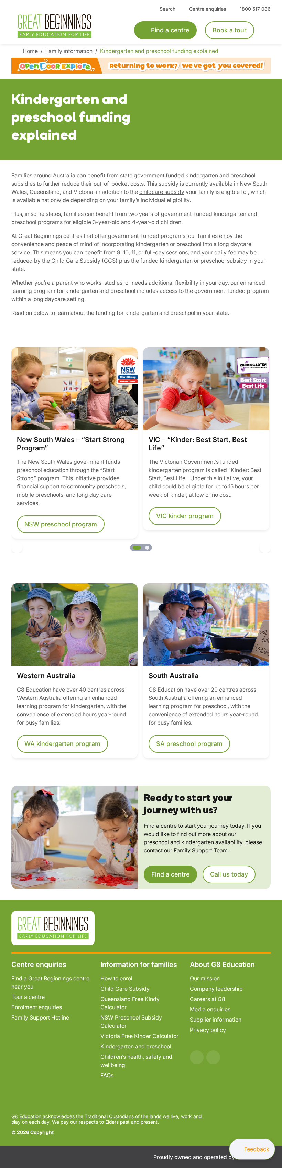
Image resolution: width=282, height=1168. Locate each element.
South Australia (173, 676)
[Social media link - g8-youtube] (213, 1057)
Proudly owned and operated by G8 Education (212, 1157)
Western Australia (46, 676)
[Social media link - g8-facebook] (197, 1057)
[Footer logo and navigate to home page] (53, 927)
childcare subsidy (161, 191)
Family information (70, 50)
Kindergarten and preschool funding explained (160, 50)
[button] (16, 547)
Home (31, 50)
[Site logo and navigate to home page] (63, 26)
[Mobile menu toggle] (266, 30)
